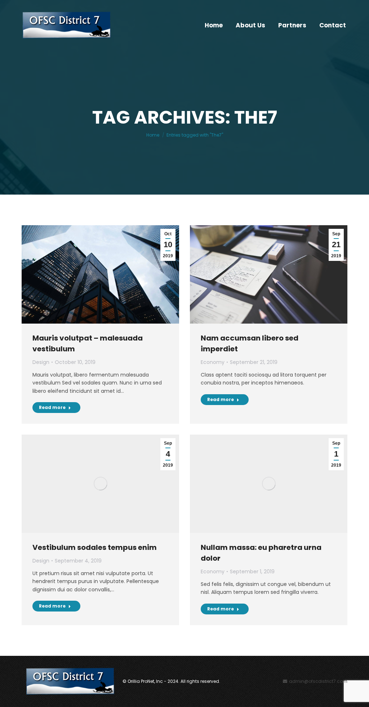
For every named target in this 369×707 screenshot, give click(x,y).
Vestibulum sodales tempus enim (94, 547)
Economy (212, 362)
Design (40, 362)
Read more (52, 407)
